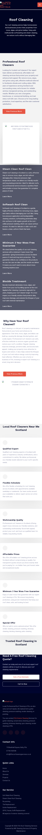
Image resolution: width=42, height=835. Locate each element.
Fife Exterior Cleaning (21, 718)
